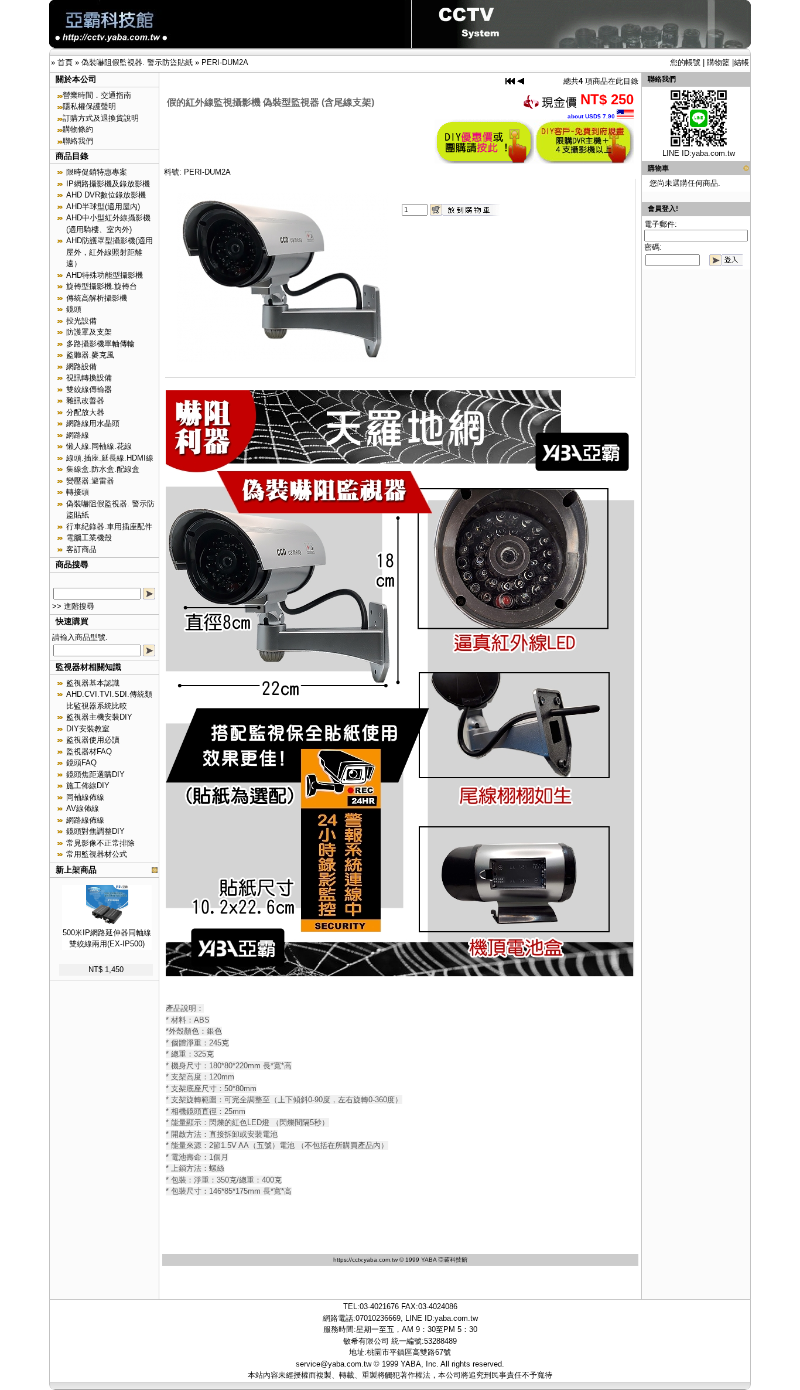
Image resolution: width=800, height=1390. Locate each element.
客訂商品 (81, 549)
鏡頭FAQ (81, 762)
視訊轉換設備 (89, 377)
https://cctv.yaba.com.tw (365, 1259)
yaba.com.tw (713, 153)
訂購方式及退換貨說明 (101, 118)
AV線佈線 (82, 808)
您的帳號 (685, 62)
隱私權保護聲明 (89, 106)
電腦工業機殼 (89, 537)
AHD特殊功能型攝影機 (104, 275)
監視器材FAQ (89, 751)
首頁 (65, 62)
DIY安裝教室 (88, 728)
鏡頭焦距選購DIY (95, 774)
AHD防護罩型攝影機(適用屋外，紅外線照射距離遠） (109, 252)
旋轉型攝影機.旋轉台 (101, 286)
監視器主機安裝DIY (99, 717)
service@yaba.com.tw (333, 1364)
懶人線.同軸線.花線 (99, 446)
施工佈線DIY (88, 785)
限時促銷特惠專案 (96, 172)
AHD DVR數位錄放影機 (106, 194)
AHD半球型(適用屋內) (103, 206)
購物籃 (718, 62)
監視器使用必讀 (92, 739)
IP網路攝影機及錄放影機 (108, 183)
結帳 (741, 62)
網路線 (77, 435)
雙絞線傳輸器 (89, 389)
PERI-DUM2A (224, 62)
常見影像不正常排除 (100, 843)
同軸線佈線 (85, 797)
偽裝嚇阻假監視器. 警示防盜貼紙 (137, 62)
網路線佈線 (85, 820)
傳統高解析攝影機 (96, 298)
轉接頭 (77, 492)
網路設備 (81, 366)
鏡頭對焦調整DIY (95, 831)
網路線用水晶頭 (92, 423)
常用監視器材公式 (96, 854)
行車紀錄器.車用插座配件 (109, 526)
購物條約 (78, 129)
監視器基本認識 (92, 683)
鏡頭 (73, 309)
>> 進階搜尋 (73, 606)
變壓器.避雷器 (90, 480)
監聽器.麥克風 (90, 354)
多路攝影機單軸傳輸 (100, 343)
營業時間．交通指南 (97, 95)
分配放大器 (85, 412)
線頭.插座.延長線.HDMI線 (109, 458)
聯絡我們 (78, 141)
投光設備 (81, 320)
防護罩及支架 (89, 332)
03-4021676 (379, 1306)
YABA (411, 1364)
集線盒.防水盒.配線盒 (102, 469)
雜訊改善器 (85, 400)
